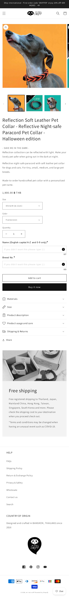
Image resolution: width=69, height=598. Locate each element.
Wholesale (11, 490)
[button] (4, 13)
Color (4, 213)
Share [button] (9, 339)
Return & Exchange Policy (19, 475)
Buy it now (34, 287)
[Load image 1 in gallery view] (16, 103)
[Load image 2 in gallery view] (34, 103)
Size (4, 199)
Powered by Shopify (41, 592)
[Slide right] (65, 103)
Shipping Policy (14, 468)
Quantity (6, 227)
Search (9, 504)
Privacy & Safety (14, 482)
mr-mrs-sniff (30, 592)
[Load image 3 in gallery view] (52, 103)
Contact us (12, 497)
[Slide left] (3, 103)
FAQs (8, 461)
